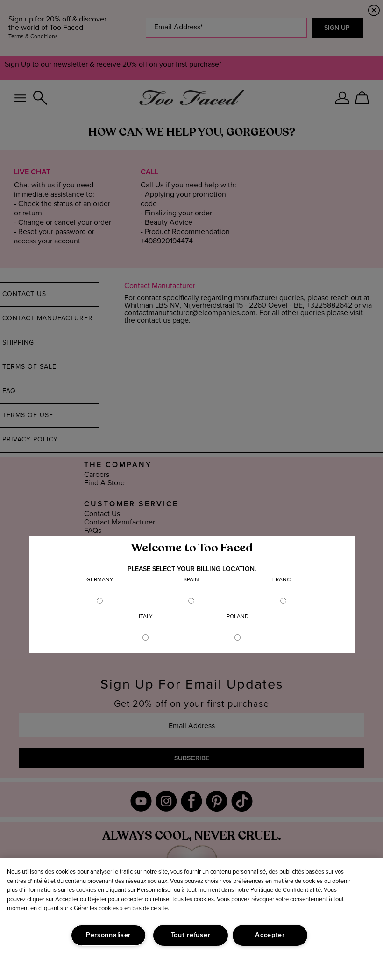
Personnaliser (108, 935)
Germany (99, 580)
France (283, 580)
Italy (146, 617)
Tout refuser (191, 935)
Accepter (270, 935)
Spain (191, 580)
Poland (237, 617)
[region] (191, 908)
